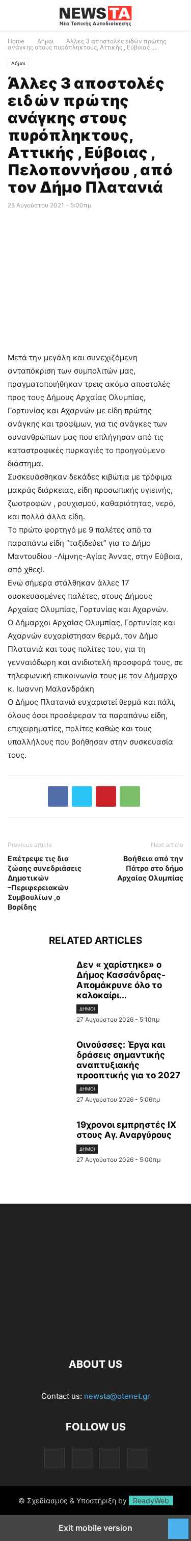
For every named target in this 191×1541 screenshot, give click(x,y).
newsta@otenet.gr (117, 1396)
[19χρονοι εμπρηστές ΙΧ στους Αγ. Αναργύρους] (38, 1142)
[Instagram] (82, 1458)
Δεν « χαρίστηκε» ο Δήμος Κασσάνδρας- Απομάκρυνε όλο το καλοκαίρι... (121, 980)
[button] (23, 15)
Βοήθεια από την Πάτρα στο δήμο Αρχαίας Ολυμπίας (150, 868)
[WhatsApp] (130, 796)
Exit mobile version (95, 1528)
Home (16, 41)
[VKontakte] (109, 1458)
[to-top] (178, 1524)
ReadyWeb (151, 1500)
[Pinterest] (106, 796)
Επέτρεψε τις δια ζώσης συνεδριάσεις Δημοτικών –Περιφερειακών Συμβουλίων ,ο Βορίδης (44, 882)
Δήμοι (45, 41)
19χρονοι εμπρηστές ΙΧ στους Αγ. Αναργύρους (126, 1130)
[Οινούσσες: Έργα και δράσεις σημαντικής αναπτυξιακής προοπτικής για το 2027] (38, 1062)
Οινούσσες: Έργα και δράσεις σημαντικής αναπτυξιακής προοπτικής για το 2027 (128, 1060)
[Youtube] (137, 1458)
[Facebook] (58, 796)
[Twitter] (82, 796)
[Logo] (95, 1333)
